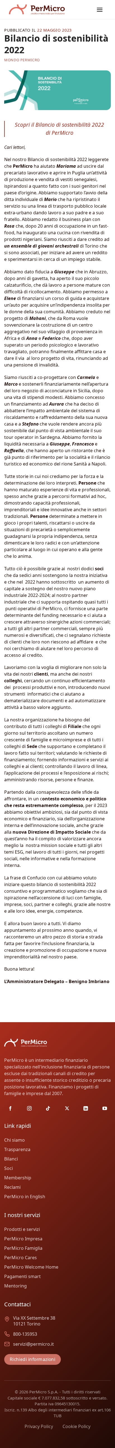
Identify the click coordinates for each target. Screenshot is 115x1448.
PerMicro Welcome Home (31, 1267)
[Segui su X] (67, 1108)
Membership (17, 1178)
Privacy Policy (39, 1426)
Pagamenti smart (22, 1276)
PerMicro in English (24, 1196)
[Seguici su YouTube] (105, 1108)
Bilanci (11, 1159)
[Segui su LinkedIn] (86, 1108)
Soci (8, 1168)
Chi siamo (14, 1140)
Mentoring (15, 1286)
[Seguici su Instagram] (29, 1108)
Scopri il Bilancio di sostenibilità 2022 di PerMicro (59, 128)
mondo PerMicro (22, 59)
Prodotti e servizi (22, 1229)
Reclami (12, 1187)
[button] (99, 9)
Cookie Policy (76, 1426)
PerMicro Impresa (23, 1239)
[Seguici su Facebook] (10, 1108)
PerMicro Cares (20, 1257)
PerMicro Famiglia (23, 1248)
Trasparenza (17, 1149)
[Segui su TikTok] (48, 1108)
